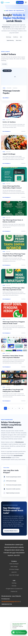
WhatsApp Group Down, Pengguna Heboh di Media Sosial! (14, 322)
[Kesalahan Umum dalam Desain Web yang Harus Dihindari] (14, 344)
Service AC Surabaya (9, 122)
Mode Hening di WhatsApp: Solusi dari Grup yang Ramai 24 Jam (13, 289)
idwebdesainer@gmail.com (10, 601)
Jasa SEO (14, 572)
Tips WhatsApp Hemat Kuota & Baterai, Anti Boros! (13, 221)
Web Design (14, 566)
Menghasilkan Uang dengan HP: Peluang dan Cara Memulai (13, 390)
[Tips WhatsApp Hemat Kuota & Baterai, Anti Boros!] (14, 208)
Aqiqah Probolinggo (9, 154)
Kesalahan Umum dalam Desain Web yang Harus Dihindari (13, 356)
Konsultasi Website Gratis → (11, 530)
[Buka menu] (25, 2)
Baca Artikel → (6, 97)
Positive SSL (14, 591)
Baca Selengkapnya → (7, 131)
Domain (14, 586)
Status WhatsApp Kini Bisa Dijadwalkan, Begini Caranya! (12, 187)
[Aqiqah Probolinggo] (14, 142)
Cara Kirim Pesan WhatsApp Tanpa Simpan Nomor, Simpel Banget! (14, 255)
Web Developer (14, 564)
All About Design (14, 569)
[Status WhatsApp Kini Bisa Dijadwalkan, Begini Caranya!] (14, 174)
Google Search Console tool (14, 588)
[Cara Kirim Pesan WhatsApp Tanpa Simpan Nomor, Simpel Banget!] (14, 242)
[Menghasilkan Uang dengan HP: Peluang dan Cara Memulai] (14, 378)
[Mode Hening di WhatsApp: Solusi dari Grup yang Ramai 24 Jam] (14, 276)
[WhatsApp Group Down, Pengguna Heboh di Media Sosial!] (14, 310)
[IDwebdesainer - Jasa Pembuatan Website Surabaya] (8, 2)
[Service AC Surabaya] (14, 110)
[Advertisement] (14, 621)
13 (19, 408)
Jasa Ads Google (14, 575)
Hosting (14, 583)
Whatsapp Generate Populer (11, 91)
